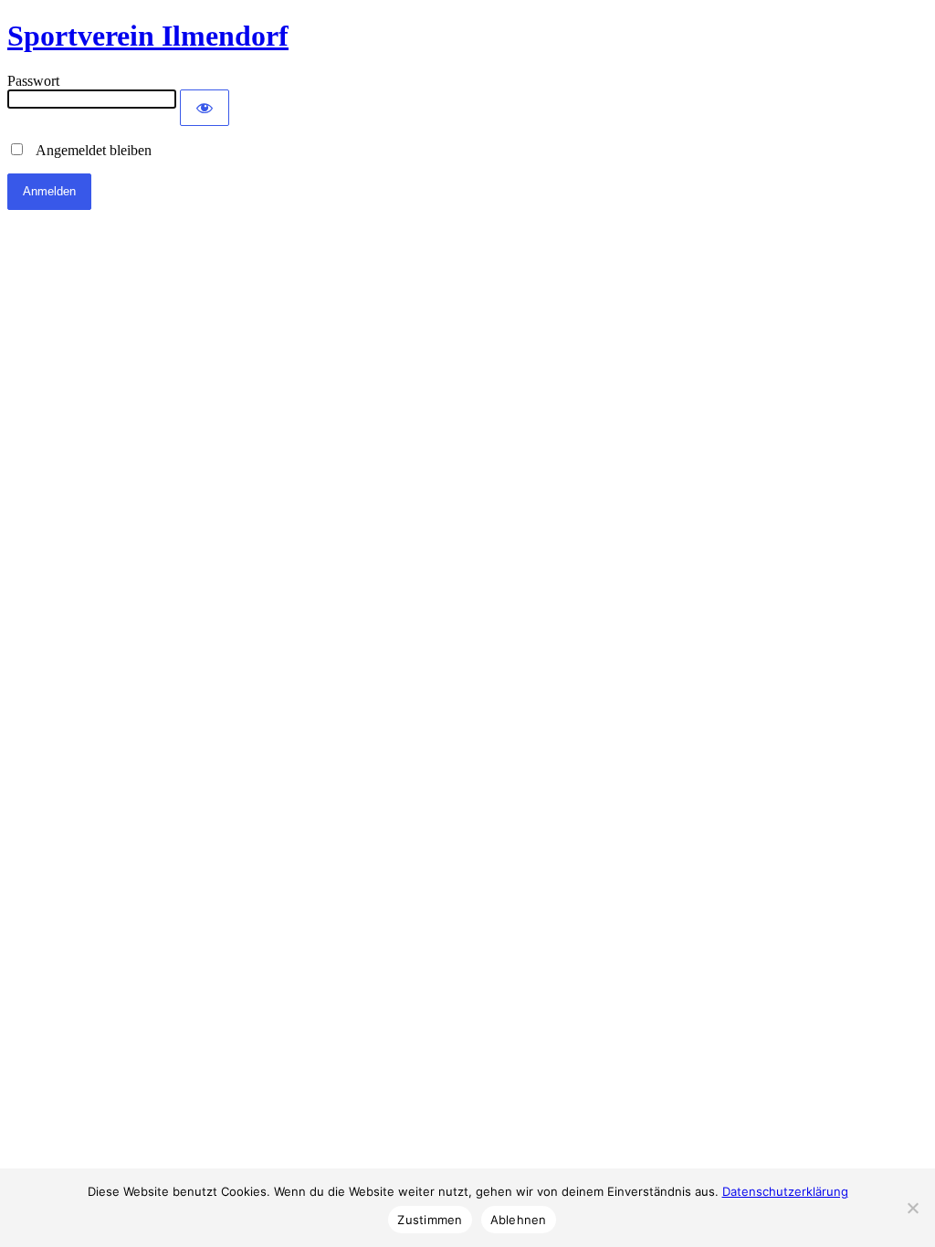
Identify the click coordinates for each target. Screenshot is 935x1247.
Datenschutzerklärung (785, 1191)
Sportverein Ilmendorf (148, 35)
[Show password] (204, 107)
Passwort (33, 81)
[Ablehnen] (912, 1208)
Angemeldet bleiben (89, 150)
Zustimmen (429, 1219)
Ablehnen (518, 1219)
